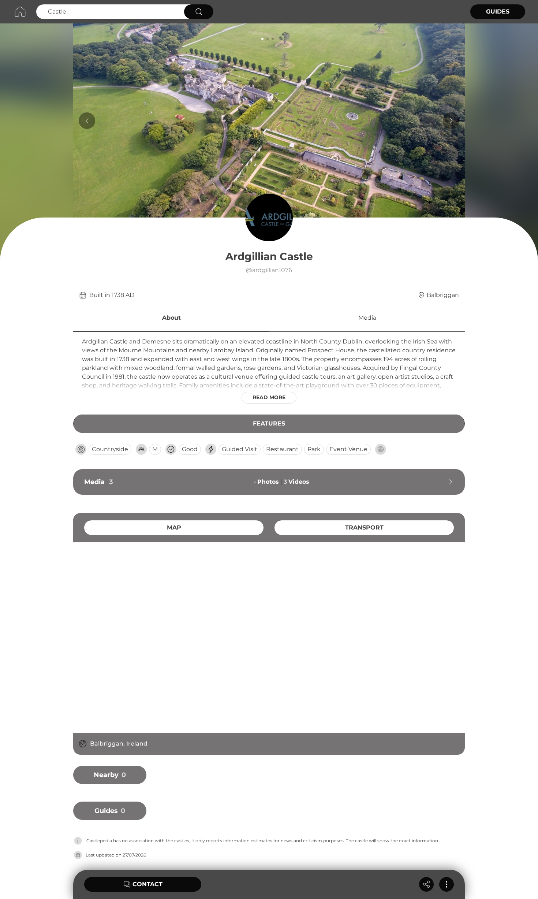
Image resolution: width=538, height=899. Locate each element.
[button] (171, 319)
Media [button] (367, 317)
